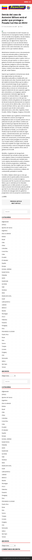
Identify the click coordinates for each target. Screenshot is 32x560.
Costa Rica (5, 251)
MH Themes (27, 558)
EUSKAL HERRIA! (6, 269)
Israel (3, 299)
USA (3, 355)
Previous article (16, 201)
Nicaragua (5, 314)
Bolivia (4, 236)
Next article (16, 203)
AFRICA (4, 224)
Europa (4, 266)
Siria (3, 340)
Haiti (3, 287)
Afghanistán (5, 222)
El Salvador (5, 260)
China (3, 245)
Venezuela (5, 358)
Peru (3, 328)
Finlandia (4, 275)
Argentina (4, 230)
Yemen (4, 367)
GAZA (3, 278)
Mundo (4, 311)
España (4, 263)
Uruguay (4, 352)
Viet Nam (4, 364)
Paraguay (4, 325)
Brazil (3, 239)
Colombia (4, 248)
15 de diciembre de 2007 (10, 26)
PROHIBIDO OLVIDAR (8, 331)
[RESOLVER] (16, 7)
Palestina (4, 319)
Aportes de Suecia (7, 227)
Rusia (3, 337)
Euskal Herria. (6, 272)
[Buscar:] (16, 211)
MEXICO (4, 308)
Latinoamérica (6, 302)
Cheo (20, 26)
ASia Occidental (6, 233)
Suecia (4, 343)
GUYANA (4, 284)
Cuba (3, 254)
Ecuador (4, 257)
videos (4, 361)
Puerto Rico (5, 334)
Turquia (4, 346)
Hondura (4, 290)
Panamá (4, 322)
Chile (3, 242)
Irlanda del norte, (7, 296)
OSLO (3, 316)
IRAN (3, 293)
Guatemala (5, 281)
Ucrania (4, 349)
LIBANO (4, 305)
